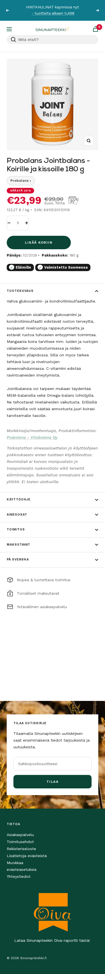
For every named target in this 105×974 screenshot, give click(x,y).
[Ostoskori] (95, 29)
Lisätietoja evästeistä (27, 855)
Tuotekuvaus (20, 291)
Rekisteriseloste (21, 848)
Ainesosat (17, 514)
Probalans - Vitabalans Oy (32, 437)
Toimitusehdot (20, 841)
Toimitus (16, 529)
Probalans (20, 180)
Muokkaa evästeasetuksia (21, 866)
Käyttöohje (19, 499)
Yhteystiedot (19, 876)
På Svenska (18, 559)
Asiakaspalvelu (20, 834)
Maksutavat (18, 544)
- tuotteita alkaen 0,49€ (53, 13)
